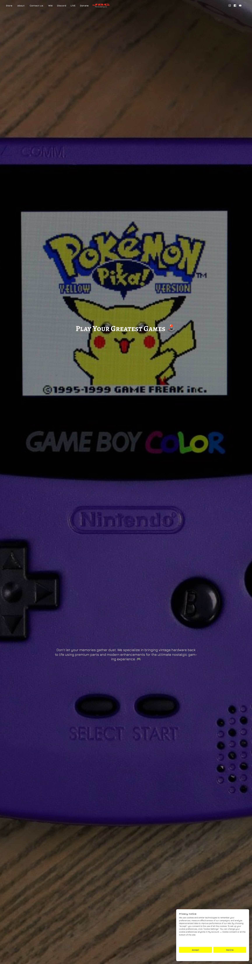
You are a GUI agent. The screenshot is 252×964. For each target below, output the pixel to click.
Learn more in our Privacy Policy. (195, 939)
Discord (61, 5)
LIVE (73, 5)
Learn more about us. (189, 942)
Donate (84, 5)
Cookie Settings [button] (212, 957)
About (20, 5)
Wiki (50, 5)
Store (9, 5)
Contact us (36, 5)
